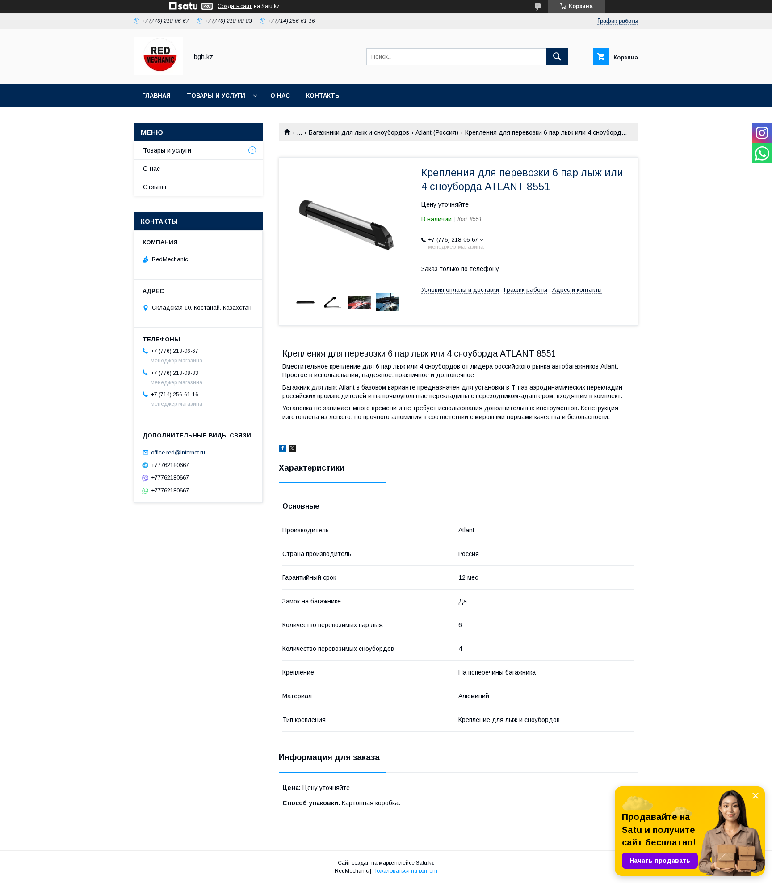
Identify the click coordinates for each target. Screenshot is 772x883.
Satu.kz (425, 863)
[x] (292, 449)
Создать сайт (235, 6)
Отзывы (154, 187)
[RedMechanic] (158, 72)
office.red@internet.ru (178, 452)
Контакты (323, 95)
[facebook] (282, 449)
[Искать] (557, 56)
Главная (156, 95)
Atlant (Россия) (436, 132)
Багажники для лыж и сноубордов (359, 132)
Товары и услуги (216, 95)
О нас (280, 95)
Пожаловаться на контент (405, 871)
